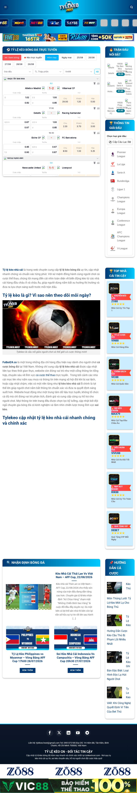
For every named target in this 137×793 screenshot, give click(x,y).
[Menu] (5, 7)
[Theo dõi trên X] (59, 733)
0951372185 (70, 743)
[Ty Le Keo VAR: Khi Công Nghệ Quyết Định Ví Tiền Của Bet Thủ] (114, 696)
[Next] (97, 653)
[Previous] (5, 653)
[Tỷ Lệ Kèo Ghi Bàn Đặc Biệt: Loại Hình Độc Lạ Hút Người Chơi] (114, 660)
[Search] (131, 7)
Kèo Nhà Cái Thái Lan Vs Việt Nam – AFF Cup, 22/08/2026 (74, 575)
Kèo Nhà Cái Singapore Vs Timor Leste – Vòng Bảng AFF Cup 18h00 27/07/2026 (30, 657)
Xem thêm (78, 670)
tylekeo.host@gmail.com (47, 743)
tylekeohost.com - (93, 755)
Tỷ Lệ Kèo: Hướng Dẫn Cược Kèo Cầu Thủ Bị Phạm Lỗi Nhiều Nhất (119, 630)
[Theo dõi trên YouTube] (78, 733)
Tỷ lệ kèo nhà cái (13, 269)
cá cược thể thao (45, 375)
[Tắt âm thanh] (97, 71)
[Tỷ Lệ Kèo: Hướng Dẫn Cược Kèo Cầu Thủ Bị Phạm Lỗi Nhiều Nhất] (114, 624)
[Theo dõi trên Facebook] (49, 733)
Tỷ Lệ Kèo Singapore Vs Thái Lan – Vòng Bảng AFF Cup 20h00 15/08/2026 (78, 657)
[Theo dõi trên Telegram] (87, 733)
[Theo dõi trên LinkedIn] (68, 733)
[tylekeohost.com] (68, 7)
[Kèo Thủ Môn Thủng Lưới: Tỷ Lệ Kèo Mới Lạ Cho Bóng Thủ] (114, 591)
